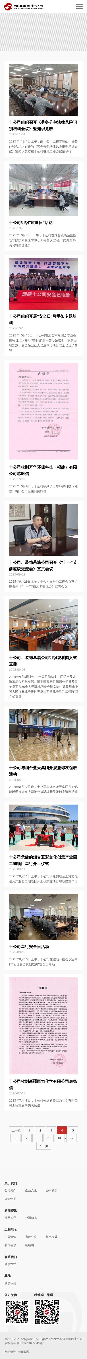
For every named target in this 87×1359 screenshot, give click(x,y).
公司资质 (52, 1190)
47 (71, 1138)
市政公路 (31, 1237)
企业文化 (31, 1190)
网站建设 (10, 1352)
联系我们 (10, 1257)
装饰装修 (10, 1245)
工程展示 (10, 1229)
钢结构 (29, 1245)
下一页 (43, 1146)
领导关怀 (10, 1218)
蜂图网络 (24, 1352)
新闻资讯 (10, 1210)
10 (59, 1138)
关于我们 (10, 1183)
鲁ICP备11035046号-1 (31, 1343)
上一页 (16, 1130)
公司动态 (31, 1218)
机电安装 (52, 1237)
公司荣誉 (10, 1199)
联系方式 (10, 1264)
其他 (7, 1276)
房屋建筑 (10, 1237)
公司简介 (10, 1190)
